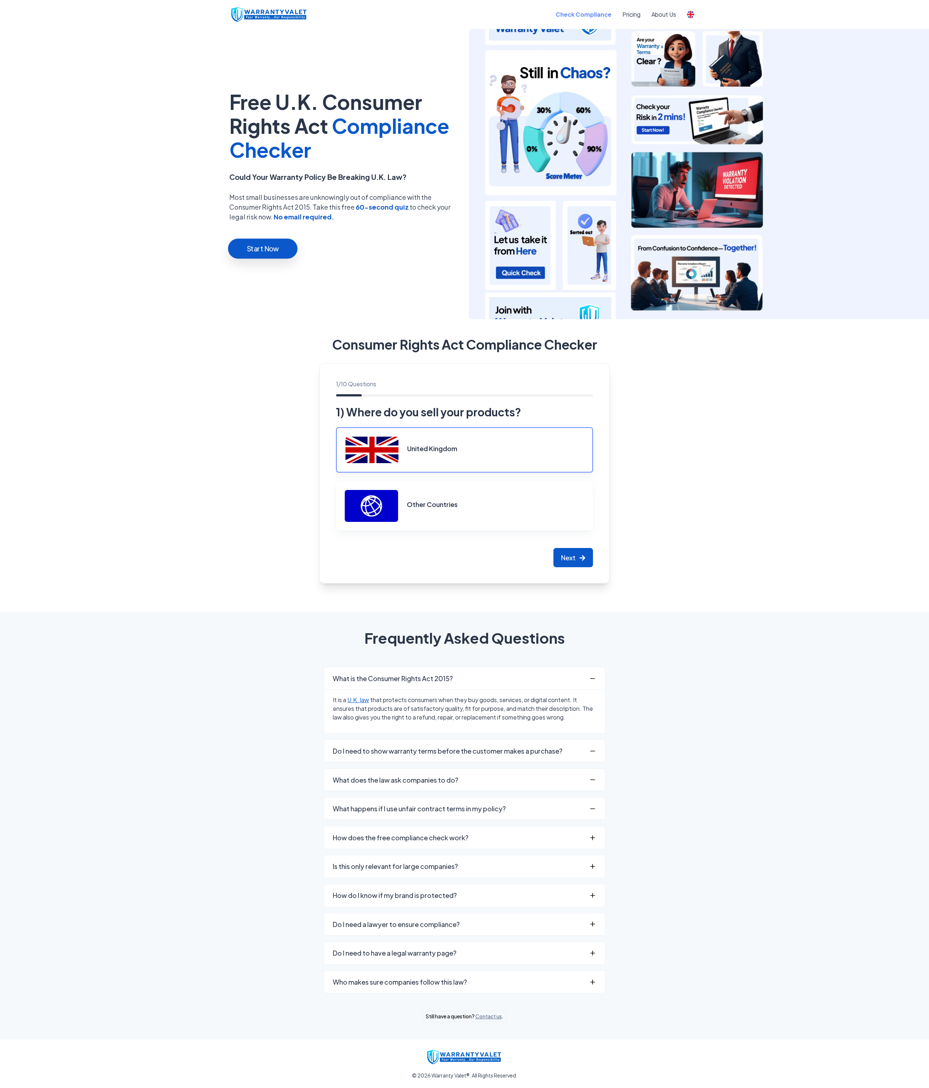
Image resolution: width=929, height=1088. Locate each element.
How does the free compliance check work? (400, 837)
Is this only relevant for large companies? (395, 866)
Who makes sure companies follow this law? (400, 982)
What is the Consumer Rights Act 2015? (393, 678)
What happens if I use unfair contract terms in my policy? (419, 808)
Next (569, 557)
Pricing (631, 14)
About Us (663, 14)
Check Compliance (583, 14)
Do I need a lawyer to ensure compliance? (396, 924)
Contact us (488, 1016)
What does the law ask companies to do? (395, 780)
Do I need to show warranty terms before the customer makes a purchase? (447, 751)
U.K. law (358, 700)
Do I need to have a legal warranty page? (395, 953)
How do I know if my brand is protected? (395, 895)
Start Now (263, 248)
